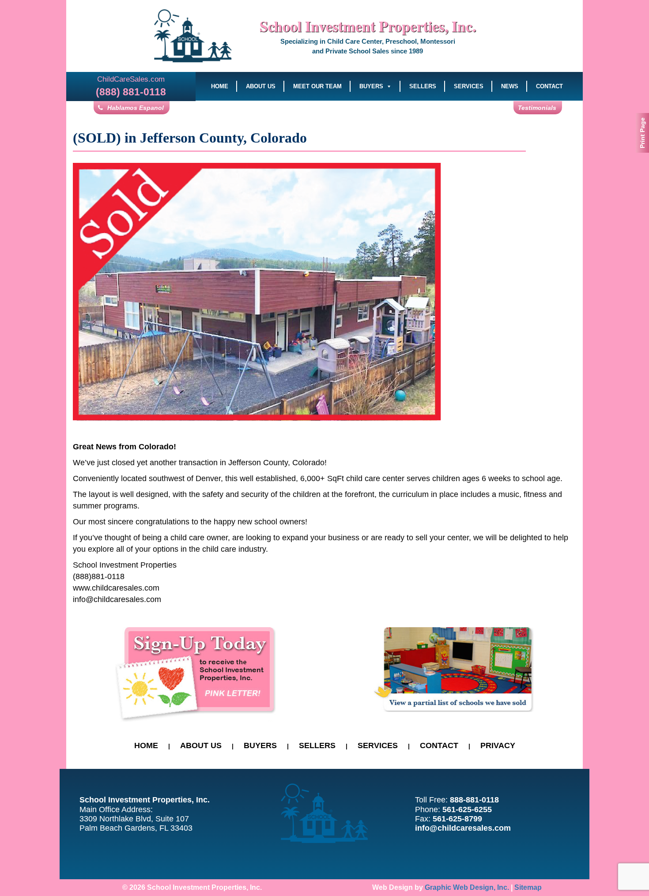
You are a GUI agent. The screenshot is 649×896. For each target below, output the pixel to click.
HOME (146, 745)
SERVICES (378, 745)
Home (219, 86)
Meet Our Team (317, 86)
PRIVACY (497, 745)
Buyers (371, 86)
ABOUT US (201, 745)
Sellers (422, 86)
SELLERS (317, 745)
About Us (260, 86)
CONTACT (439, 745)
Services (468, 86)
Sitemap (528, 887)
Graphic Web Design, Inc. (467, 887)
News (509, 86)
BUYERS (260, 745)
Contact (549, 86)
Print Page (642, 132)
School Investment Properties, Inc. (368, 26)
